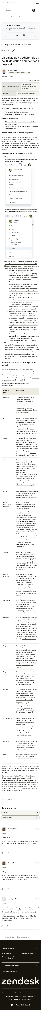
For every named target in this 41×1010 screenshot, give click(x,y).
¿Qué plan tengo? (34, 81)
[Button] (3, 799)
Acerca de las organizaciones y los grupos (26, 665)
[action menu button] (37, 828)
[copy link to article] (3, 50)
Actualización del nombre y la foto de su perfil (21, 264)
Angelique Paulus (13, 899)
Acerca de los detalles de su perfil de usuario (20, 114)
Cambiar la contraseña (17, 316)
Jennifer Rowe (12, 70)
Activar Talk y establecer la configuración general (26, 593)
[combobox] (20, 812)
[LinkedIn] (13, 50)
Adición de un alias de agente (25, 485)
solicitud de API (16, 776)
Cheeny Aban (12, 829)
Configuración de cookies (13, 996)
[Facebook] (6, 50)
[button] (19, 949)
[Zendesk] (20, 981)
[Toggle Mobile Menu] (37, 3)
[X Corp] (9, 50)
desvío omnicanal (14, 209)
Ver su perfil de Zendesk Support (16, 112)
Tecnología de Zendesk (23, 1005)
